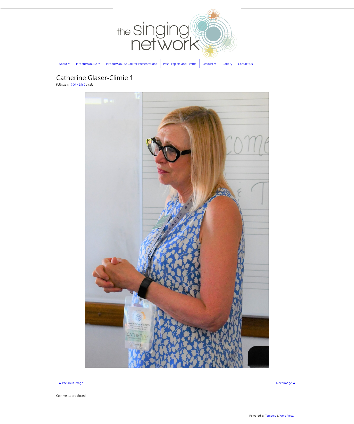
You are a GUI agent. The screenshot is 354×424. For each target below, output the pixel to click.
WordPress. (286, 415)
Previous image (72, 383)
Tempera (270, 415)
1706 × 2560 (77, 84)
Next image (284, 383)
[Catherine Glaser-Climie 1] (177, 230)
